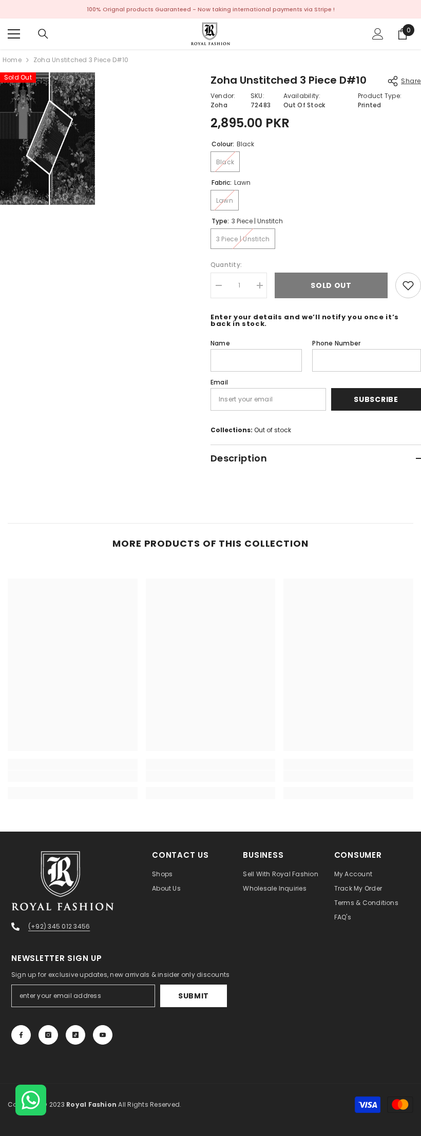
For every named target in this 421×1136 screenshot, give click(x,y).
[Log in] (378, 34)
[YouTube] (102, 1035)
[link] (73, 776)
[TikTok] (75, 1035)
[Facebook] (21, 1035)
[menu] (14, 34)
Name (220, 343)
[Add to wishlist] (408, 285)
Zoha (218, 105)
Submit (193, 996)
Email (219, 382)
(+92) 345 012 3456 (59, 926)
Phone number (336, 343)
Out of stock (272, 430)
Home (12, 59)
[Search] (43, 34)
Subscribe (376, 399)
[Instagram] (48, 1035)
